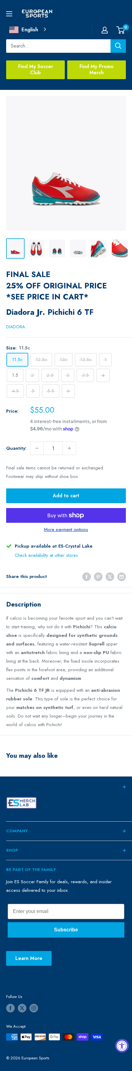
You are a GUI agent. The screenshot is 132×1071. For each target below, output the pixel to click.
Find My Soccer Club (35, 69)
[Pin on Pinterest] (98, 576)
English (29, 29)
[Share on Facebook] (86, 576)
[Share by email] (121, 576)
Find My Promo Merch (97, 69)
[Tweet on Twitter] (110, 576)
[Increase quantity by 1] (69, 448)
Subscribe (66, 929)
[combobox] (28, 29)
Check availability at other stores (46, 555)
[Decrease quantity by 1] (36, 448)
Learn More (28, 958)
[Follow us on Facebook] (10, 1008)
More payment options (66, 529)
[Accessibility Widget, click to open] (122, 1046)
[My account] (105, 30)
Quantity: (16, 448)
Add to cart (66, 495)
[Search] (118, 46)
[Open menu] (9, 13)
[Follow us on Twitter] (22, 1008)
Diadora (15, 327)
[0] (121, 30)
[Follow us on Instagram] (33, 1008)
